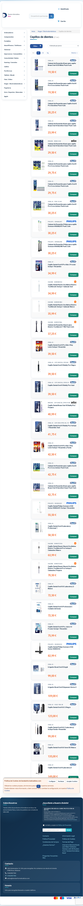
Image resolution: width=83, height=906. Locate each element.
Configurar (52, 781)
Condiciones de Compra (51, 842)
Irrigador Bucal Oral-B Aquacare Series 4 (62, 687)
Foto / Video (8, 79)
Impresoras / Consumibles (13, 54)
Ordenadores (8, 32)
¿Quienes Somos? (49, 845)
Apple (6, 96)
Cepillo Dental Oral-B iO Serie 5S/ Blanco (62, 747)
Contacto (46, 836)
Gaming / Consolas (10, 62)
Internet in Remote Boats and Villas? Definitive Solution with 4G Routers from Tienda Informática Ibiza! (70, 849)
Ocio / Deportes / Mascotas (13, 92)
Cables (6, 66)
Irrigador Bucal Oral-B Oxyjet (58, 667)
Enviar (69, 830)
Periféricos (8, 71)
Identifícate (64, 9)
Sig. (48, 53)
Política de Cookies (68, 839)
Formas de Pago (67, 842)
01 (38, 53)
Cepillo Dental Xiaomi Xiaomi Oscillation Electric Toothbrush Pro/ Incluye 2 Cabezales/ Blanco (62, 548)
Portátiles (7, 41)
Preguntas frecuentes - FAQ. (50, 857)
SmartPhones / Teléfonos (12, 45)
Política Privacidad (49, 839)
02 (43, 53)
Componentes (9, 37)
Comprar (73, 73)
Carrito (63, 21)
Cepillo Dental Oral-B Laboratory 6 (60, 768)
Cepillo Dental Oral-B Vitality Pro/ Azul (61, 385)
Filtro (35, 46)
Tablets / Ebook (9, 75)
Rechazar (61, 781)
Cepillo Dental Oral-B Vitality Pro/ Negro (62, 365)
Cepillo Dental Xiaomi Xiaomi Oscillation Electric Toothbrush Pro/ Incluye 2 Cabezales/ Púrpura (62, 568)
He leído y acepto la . (58, 825)
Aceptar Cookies (72, 781)
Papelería (7, 88)
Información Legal (68, 836)
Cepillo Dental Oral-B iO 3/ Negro (59, 707)
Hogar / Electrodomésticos (13, 84)
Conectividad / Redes (11, 58)
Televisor (7, 49)
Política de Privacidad (72, 819)
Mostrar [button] (73, 53)
